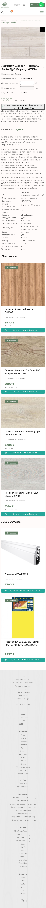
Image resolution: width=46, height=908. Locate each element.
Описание (7, 130)
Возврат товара (23, 699)
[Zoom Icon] (42, 29)
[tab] (7, 129)
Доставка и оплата (23, 680)
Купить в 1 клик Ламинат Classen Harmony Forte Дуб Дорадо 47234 (24, 106)
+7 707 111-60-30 (19, 5)
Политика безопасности (23, 683)
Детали (20, 130)
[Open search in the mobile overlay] (2, 12)
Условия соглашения (23, 686)
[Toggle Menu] (42, 12)
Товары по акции (23, 692)
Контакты (23, 696)
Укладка (23, 689)
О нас (23, 676)
